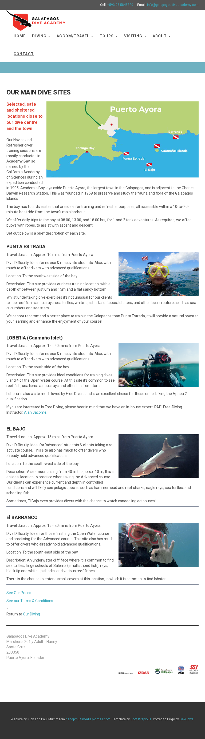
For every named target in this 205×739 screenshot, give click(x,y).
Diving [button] (40, 36)
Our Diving (31, 614)
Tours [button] (107, 36)
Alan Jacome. (35, 412)
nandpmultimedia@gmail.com (88, 719)
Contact (24, 54)
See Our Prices (18, 593)
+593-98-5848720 (120, 5)
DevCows (187, 719)
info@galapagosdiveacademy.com (173, 5)
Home (20, 36)
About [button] (160, 36)
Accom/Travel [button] (73, 36)
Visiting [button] (134, 36)
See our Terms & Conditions (29, 601)
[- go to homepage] (35, 18)
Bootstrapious (141, 719)
